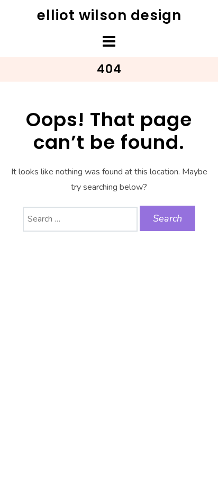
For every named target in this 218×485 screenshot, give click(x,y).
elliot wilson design (109, 15)
